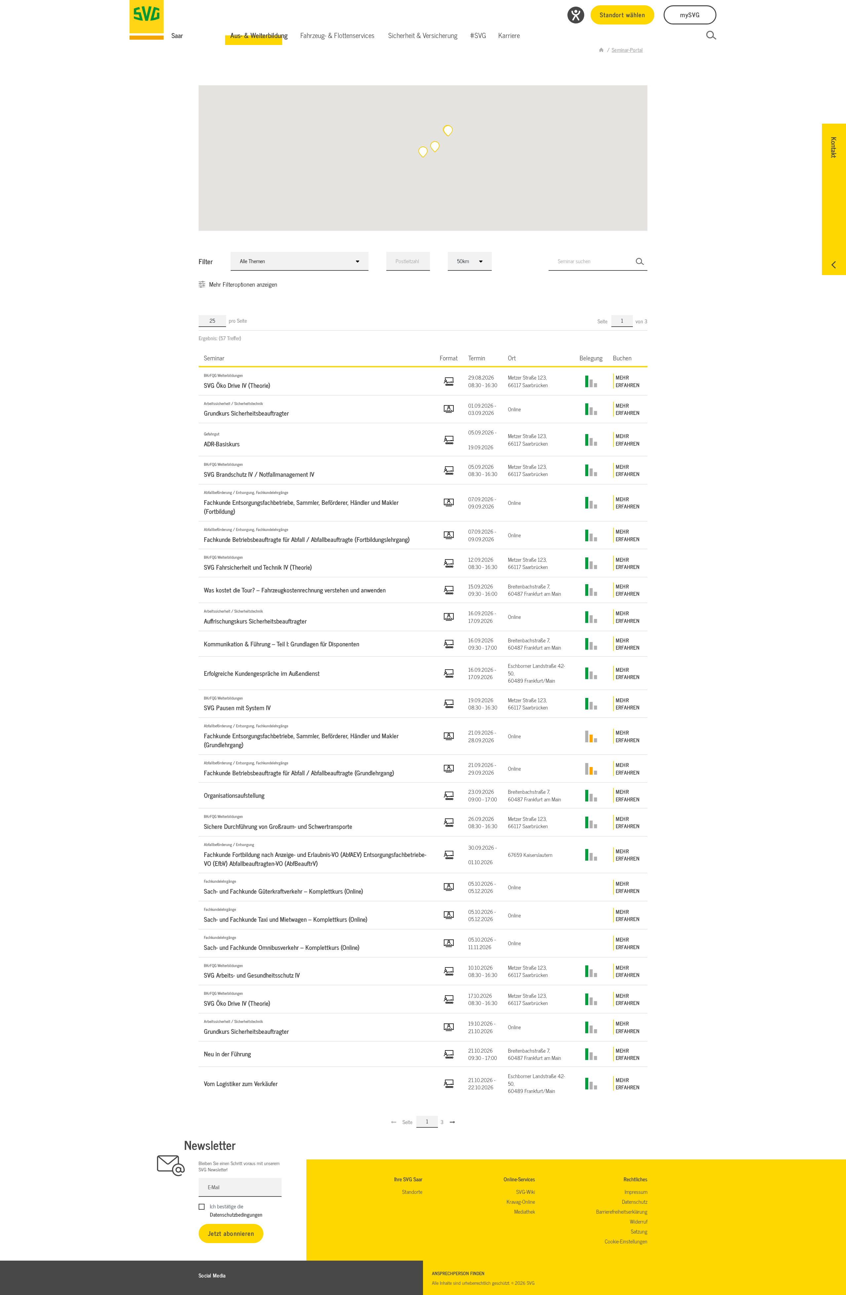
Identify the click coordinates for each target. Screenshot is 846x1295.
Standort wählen (622, 14)
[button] (258, 35)
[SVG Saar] (147, 20)
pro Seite (238, 320)
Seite (603, 321)
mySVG (690, 14)
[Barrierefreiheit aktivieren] (575, 15)
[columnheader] (317, 357)
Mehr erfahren (627, 381)
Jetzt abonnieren (231, 1233)
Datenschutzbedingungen (236, 1214)
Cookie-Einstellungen (626, 1241)
